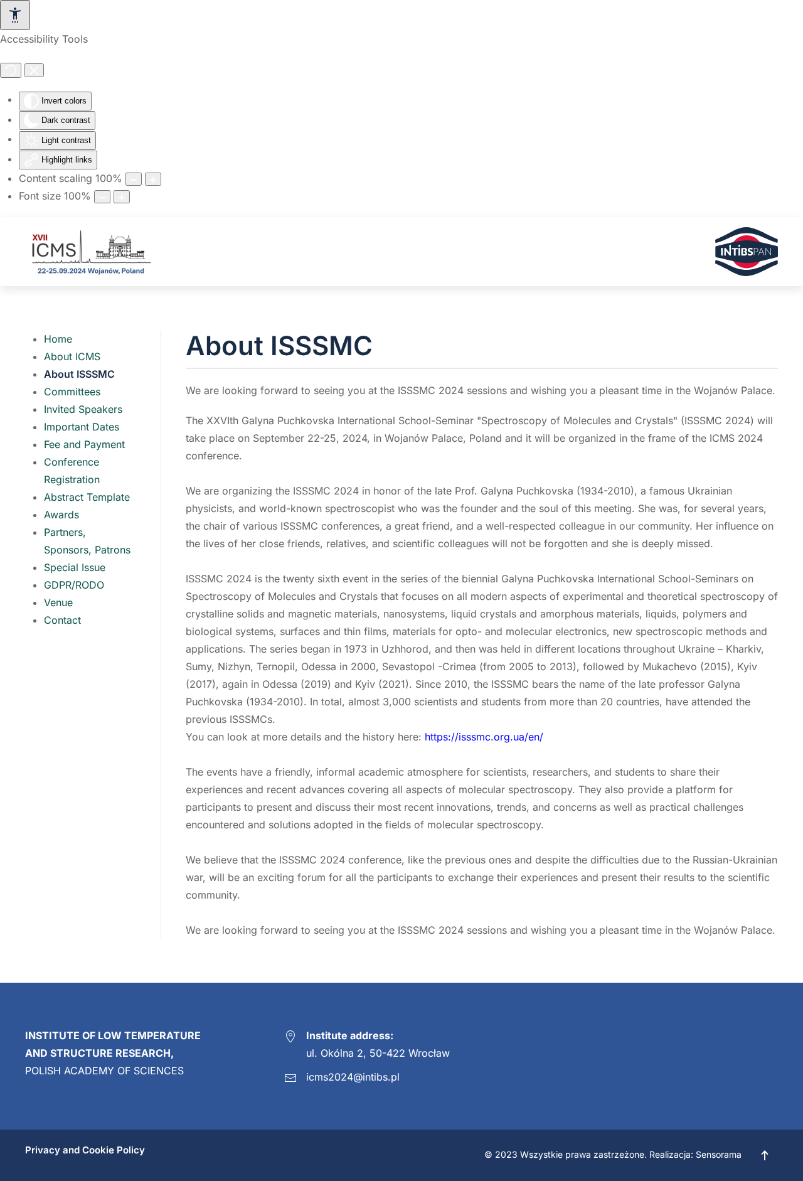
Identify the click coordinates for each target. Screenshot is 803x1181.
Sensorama (719, 1154)
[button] (765, 1155)
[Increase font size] (122, 196)
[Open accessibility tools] (15, 15)
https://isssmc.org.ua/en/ (484, 736)
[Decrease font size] (102, 196)
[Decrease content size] (133, 179)
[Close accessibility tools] (34, 70)
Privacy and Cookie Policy (85, 1150)
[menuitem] (58, 339)
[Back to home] (90, 251)
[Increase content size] (153, 179)
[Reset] (10, 70)
